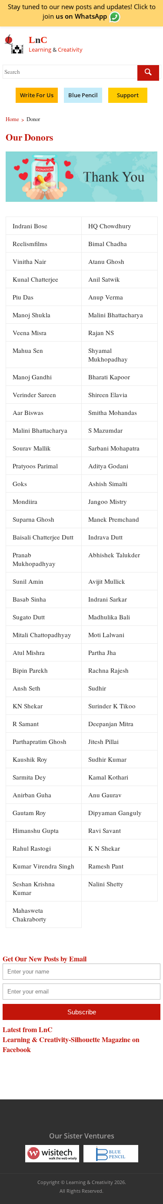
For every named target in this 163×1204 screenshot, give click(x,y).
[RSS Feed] (106, 1114)
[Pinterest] (89, 1114)
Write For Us (36, 95)
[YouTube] (72, 1114)
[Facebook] (38, 1114)
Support (128, 95)
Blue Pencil (83, 95)
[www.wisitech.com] (52, 1153)
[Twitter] (55, 1114)
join (75, 16)
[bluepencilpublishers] (110, 1153)
